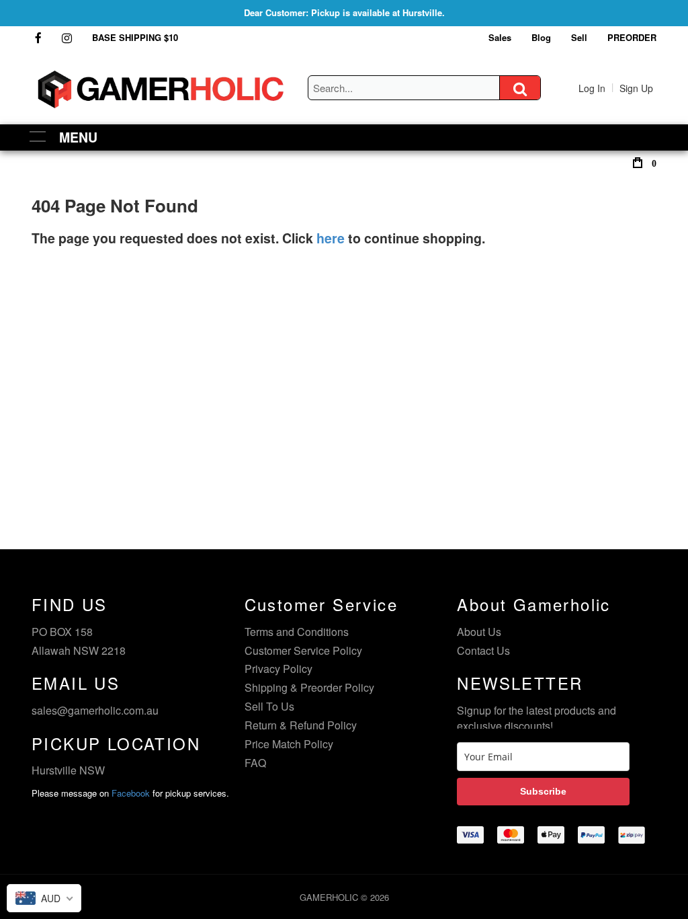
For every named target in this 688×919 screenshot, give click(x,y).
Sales (499, 37)
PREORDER (631, 37)
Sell (579, 37)
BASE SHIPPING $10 (135, 37)
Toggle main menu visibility (38, 135)
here (330, 238)
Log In (591, 88)
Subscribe (543, 791)
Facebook (131, 793)
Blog (541, 37)
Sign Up (636, 88)
